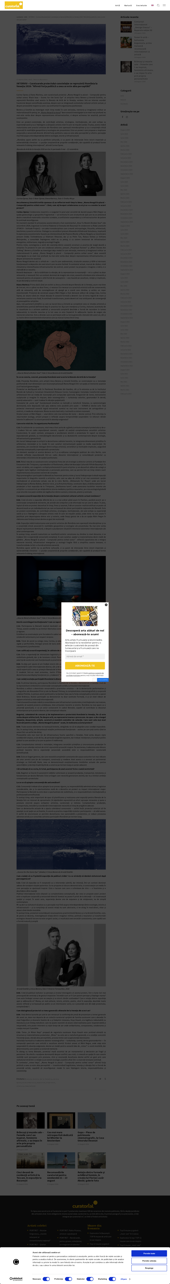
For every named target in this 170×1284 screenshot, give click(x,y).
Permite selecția (149, 1261)
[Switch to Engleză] (152, 5)
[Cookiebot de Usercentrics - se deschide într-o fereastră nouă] (16, 1279)
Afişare (124, 1279)
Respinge (149, 1268)
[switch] (68, 1279)
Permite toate (149, 1253)
